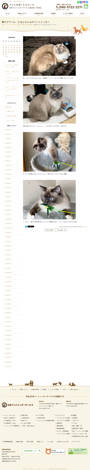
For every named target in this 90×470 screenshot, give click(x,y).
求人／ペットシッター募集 (80, 431)
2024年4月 (8, 255)
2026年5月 (8, 143)
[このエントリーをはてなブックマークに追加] (26, 226)
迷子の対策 (30, 441)
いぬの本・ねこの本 (62, 441)
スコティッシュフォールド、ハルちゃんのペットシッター (12, 89)
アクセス (75, 423)
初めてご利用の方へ (10, 418)
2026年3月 (8, 152)
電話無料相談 (61, 428)
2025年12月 (8, 165)
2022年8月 (8, 344)
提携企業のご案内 (77, 428)
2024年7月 (8, 241)
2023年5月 (8, 304)
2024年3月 (8, 259)
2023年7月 (8, 295)
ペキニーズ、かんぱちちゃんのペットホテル (12, 66)
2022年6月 (8, 353)
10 (6, 47)
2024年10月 (8, 228)
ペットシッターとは (9, 415)
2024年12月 (8, 219)
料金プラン (24, 420)
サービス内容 (40, 415)
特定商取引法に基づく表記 (80, 436)
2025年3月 (8, 205)
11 (8, 47)
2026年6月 (8, 138)
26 (11, 52)
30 (3, 54)
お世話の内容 (35, 389)
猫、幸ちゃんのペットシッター (12, 96)
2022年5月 (8, 357)
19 (11, 49)
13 (14, 47)
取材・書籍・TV (77, 426)
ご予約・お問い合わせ (27, 426)
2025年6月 (8, 192)
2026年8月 (8, 129)
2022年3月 (8, 366)
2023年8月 (8, 290)
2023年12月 (8, 272)
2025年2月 (8, 210)
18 (8, 49)
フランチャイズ (60, 415)
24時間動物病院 (8, 441)
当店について (24, 389)
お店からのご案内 (11, 116)
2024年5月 (8, 250)
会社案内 (75, 418)
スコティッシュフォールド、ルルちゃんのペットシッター (12, 80)
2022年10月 (8, 335)
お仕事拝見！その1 (9, 420)
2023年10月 (8, 281)
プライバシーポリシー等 (79, 434)
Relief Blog (8, 107)
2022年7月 (8, 348)
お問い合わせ (74, 389)
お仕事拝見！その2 (10, 423)
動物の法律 (19, 441)
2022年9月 (8, 339)
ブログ (64, 389)
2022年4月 (8, 362)
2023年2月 (8, 317)
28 (17, 52)
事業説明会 (60, 426)
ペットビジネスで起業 (63, 418)
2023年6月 (8, 299)
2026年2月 (8, 156)
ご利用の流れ (24, 415)
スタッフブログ (11, 120)
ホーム (14, 389)
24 (6, 52)
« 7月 (6, 56)
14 (17, 47)
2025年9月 (8, 178)
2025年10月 (8, 174)
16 (3, 49)
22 (20, 49)
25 (9, 52)
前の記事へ (50, 230)
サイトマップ (76, 441)
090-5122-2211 (70, 7)
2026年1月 (8, 161)
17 (6, 49)
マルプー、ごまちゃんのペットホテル (12, 72)
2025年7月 (8, 187)
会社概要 (73, 415)
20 (14, 49)
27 (14, 52)
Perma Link (84, 226)
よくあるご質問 (25, 423)
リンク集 (50, 441)
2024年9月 (8, 232)
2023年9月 (8, 286)
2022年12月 (8, 326)
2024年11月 (8, 223)
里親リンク (40, 441)
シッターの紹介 (54, 389)
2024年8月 (8, 237)
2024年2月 (8, 263)
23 (3, 52)
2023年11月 (8, 277)
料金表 (44, 389)
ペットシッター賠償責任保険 (45, 420)
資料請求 (59, 423)
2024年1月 (8, 268)
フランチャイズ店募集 (63, 420)
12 (11, 47)
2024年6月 (8, 246)
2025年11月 (8, 170)
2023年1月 (8, 321)
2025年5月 (8, 196)
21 (17, 49)
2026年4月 (8, 147)
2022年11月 (8, 330)
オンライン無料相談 (62, 431)
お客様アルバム (11, 111)
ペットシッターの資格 (63, 434)
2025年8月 (8, 183)
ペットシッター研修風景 (11, 426)
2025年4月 (8, 201)
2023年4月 (8, 308)
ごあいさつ (75, 420)
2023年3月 (8, 313)
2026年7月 (8, 134)
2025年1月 (8, 214)
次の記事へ (61, 230)
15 (19, 47)
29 (20, 52)
